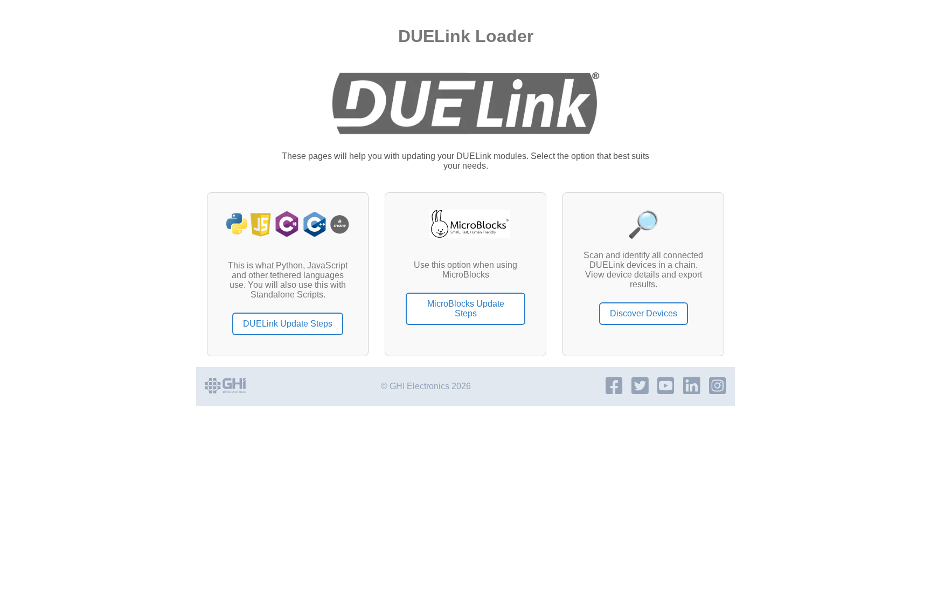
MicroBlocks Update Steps (465, 308)
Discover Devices (643, 313)
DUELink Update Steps (287, 323)
